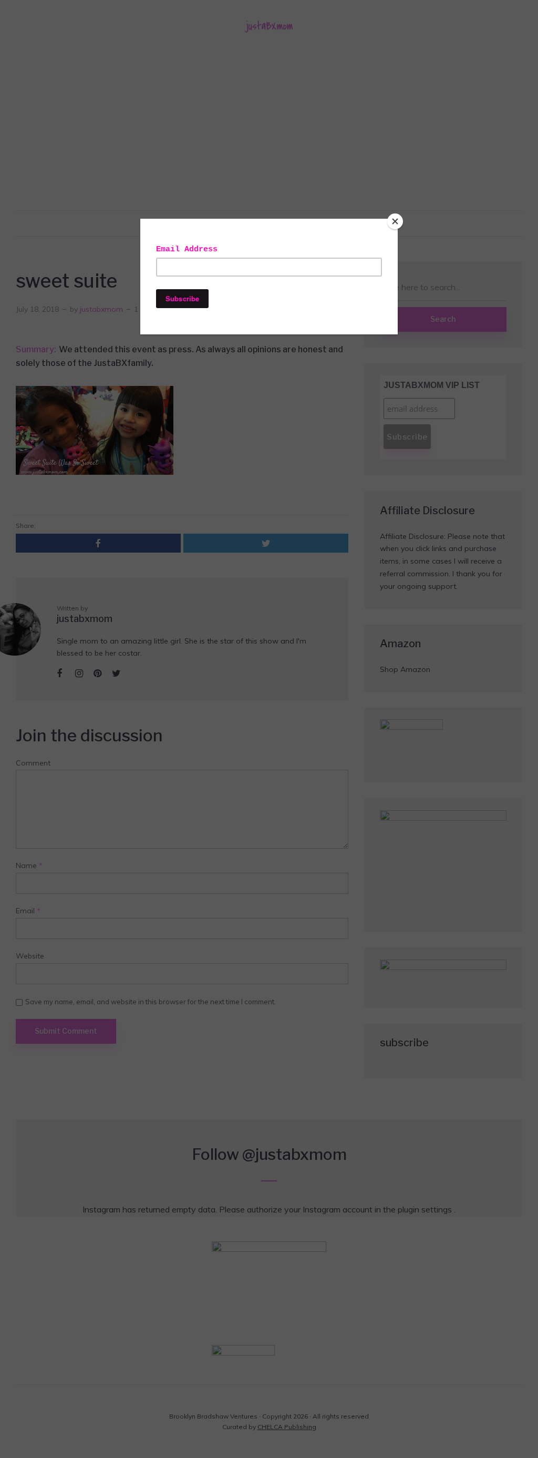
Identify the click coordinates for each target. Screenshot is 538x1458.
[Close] (395, 221)
